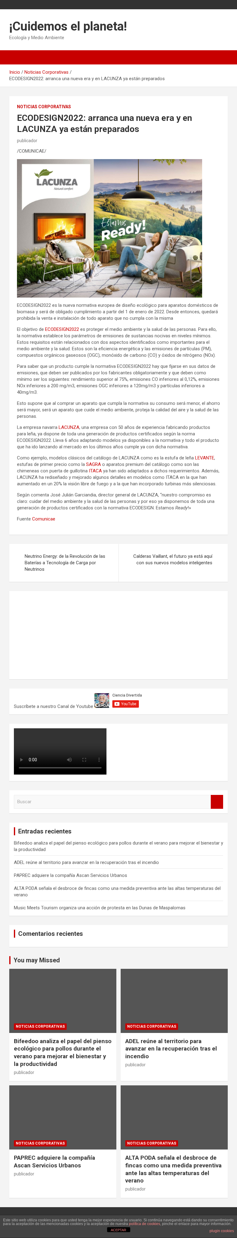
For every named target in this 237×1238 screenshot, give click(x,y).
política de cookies (144, 1224)
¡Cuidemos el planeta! (68, 26)
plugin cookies (222, 1231)
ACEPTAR (118, 1230)
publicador (27, 140)
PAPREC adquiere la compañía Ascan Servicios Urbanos (70, 875)
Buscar (217, 802)
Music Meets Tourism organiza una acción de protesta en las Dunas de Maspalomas (99, 908)
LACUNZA (69, 427)
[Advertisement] (60, 634)
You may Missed (37, 960)
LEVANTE (204, 458)
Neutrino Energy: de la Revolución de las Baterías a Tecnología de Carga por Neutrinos (65, 562)
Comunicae (43, 519)
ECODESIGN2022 (62, 329)
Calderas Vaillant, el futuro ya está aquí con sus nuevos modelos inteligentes (172, 559)
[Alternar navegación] (17, 57)
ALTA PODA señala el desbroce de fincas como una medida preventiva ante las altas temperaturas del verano (173, 1169)
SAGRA (93, 464)
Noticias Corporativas (44, 106)
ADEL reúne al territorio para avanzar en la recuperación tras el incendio (86, 862)
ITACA (95, 471)
